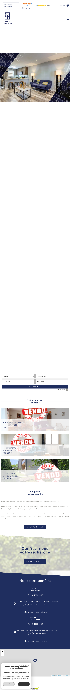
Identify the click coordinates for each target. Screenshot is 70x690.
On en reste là (23, 665)
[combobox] (18, 376)
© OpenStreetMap (66, 675)
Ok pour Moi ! (23, 684)
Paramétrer (9, 684)
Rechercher (35, 386)
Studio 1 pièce (10, 474)
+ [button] (2, 651)
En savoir (35, 527)
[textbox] (51, 375)
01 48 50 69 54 (37, 624)
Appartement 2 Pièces (12, 449)
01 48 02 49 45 (37, 595)
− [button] (2, 654)
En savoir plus (35, 561)
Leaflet (52, 675)
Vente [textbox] (6, 376)
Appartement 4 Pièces (12, 423)
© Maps (58, 675)
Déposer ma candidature (8, 6)
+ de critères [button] (61, 390)
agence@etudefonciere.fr (37, 612)
